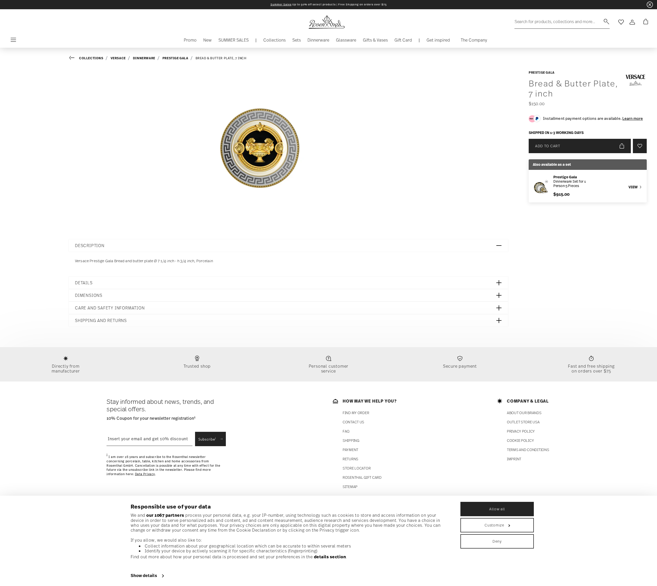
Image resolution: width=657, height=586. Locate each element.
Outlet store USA (523, 421)
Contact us (353, 421)
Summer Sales (281, 4)
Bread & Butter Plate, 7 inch (221, 58)
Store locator (357, 468)
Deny (497, 541)
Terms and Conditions (528, 449)
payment (350, 449)
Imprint (514, 458)
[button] (274, 41)
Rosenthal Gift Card (362, 477)
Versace (118, 58)
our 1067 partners (165, 515)
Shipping (351, 440)
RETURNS (350, 458)
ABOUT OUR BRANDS (524, 412)
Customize (494, 525)
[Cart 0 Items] (645, 22)
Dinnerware (144, 58)
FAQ (346, 431)
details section (330, 557)
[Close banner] (650, 5)
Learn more (632, 118)
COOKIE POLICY (520, 440)
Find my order (356, 412)
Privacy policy (521, 431)
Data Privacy (145, 474)
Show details (144, 575)
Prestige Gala (175, 58)
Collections (91, 58)
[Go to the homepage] (326, 22)
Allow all (497, 508)
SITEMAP (350, 486)
